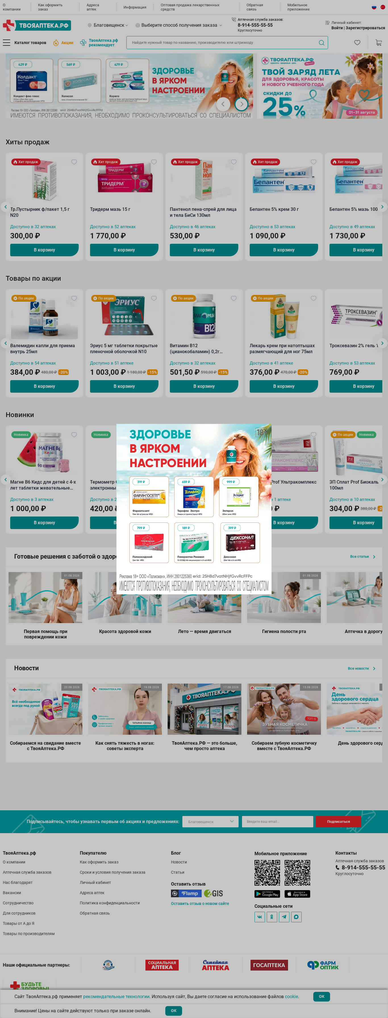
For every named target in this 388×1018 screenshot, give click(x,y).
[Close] (265, 430)
